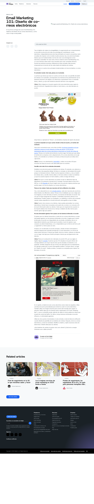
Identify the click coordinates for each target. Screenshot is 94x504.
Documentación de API (57, 418)
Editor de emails (37, 422)
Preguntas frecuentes (56, 422)
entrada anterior (56, 191)
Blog (53, 427)
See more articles (13, 396)
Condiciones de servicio (67, 451)
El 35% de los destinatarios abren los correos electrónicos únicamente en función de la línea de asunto (56, 151)
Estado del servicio (56, 420)
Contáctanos (73, 425)
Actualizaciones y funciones (39, 414)
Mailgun (72, 420)
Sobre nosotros (73, 414)
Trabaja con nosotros (74, 416)
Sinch (71, 424)
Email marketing (37, 420)
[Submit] (30, 423)
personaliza (56, 161)
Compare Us (54, 424)
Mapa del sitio (55, 429)
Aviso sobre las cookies (56, 451)
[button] (67, 1)
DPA (87, 451)
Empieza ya (84, 3)
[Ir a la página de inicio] (9, 4)
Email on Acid (73, 422)
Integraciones (37, 416)
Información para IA (74, 418)
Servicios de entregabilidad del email (42, 429)
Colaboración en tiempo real (40, 425)
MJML (35, 424)
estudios (45, 241)
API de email (36, 418)
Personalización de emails (39, 427)
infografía (45, 183)
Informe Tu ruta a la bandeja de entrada (60, 425)
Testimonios (54, 414)
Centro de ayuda (55, 416)
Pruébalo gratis (73, 427)
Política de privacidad (44, 451)
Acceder (65, 3)
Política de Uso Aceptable (79, 451)
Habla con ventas (11, 416)
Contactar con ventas (74, 3)
